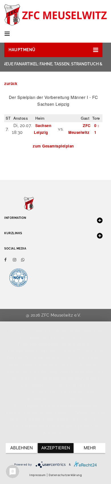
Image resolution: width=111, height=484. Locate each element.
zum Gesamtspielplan (53, 146)
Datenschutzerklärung (65, 475)
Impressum (37, 475)
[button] (53, 50)
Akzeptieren (55, 447)
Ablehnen (21, 447)
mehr (90, 447)
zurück (10, 83)
